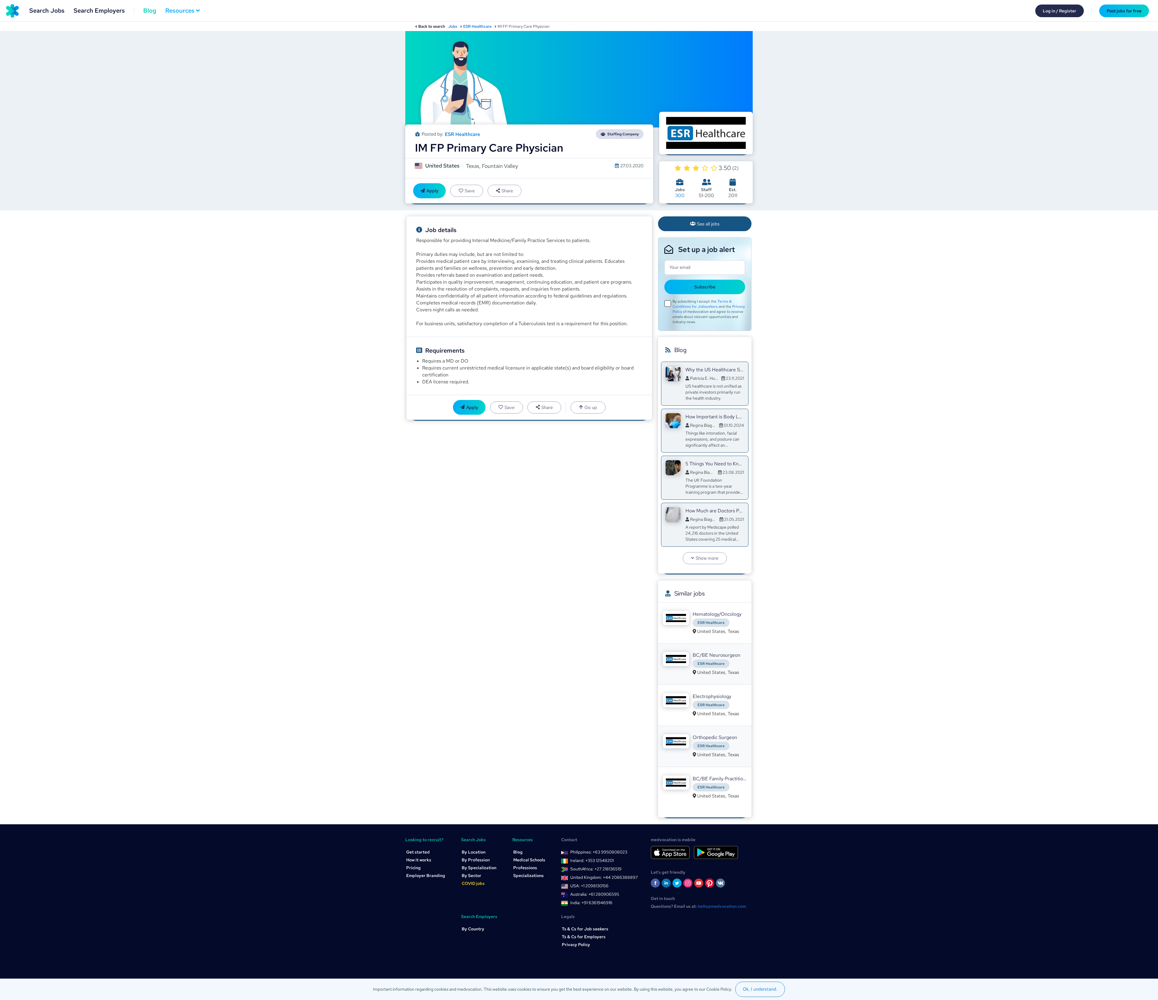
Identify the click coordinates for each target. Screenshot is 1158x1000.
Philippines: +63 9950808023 (598, 852)
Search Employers (99, 10)
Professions (525, 867)
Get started (418, 852)
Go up (590, 407)
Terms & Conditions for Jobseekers (702, 304)
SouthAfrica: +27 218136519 (596, 869)
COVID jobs (473, 883)
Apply (432, 191)
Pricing (413, 867)
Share (507, 191)
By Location (474, 852)
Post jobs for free (1124, 11)
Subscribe (705, 287)
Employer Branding (425, 875)
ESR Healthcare (477, 26)
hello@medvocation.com (722, 906)
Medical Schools (529, 860)
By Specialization (479, 867)
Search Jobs (47, 10)
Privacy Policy (576, 944)
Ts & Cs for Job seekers (585, 929)
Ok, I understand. (760, 989)
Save (470, 191)
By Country (473, 929)
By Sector (471, 875)
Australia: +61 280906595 (594, 894)
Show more (707, 558)
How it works (418, 860)
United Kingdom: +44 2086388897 (604, 877)
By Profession (476, 860)
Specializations (528, 875)
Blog (149, 10)
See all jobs (708, 224)
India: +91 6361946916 (591, 902)
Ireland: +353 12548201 (592, 860)
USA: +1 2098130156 (589, 885)
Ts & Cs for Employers (584, 936)
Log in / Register (1059, 11)
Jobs (452, 26)
